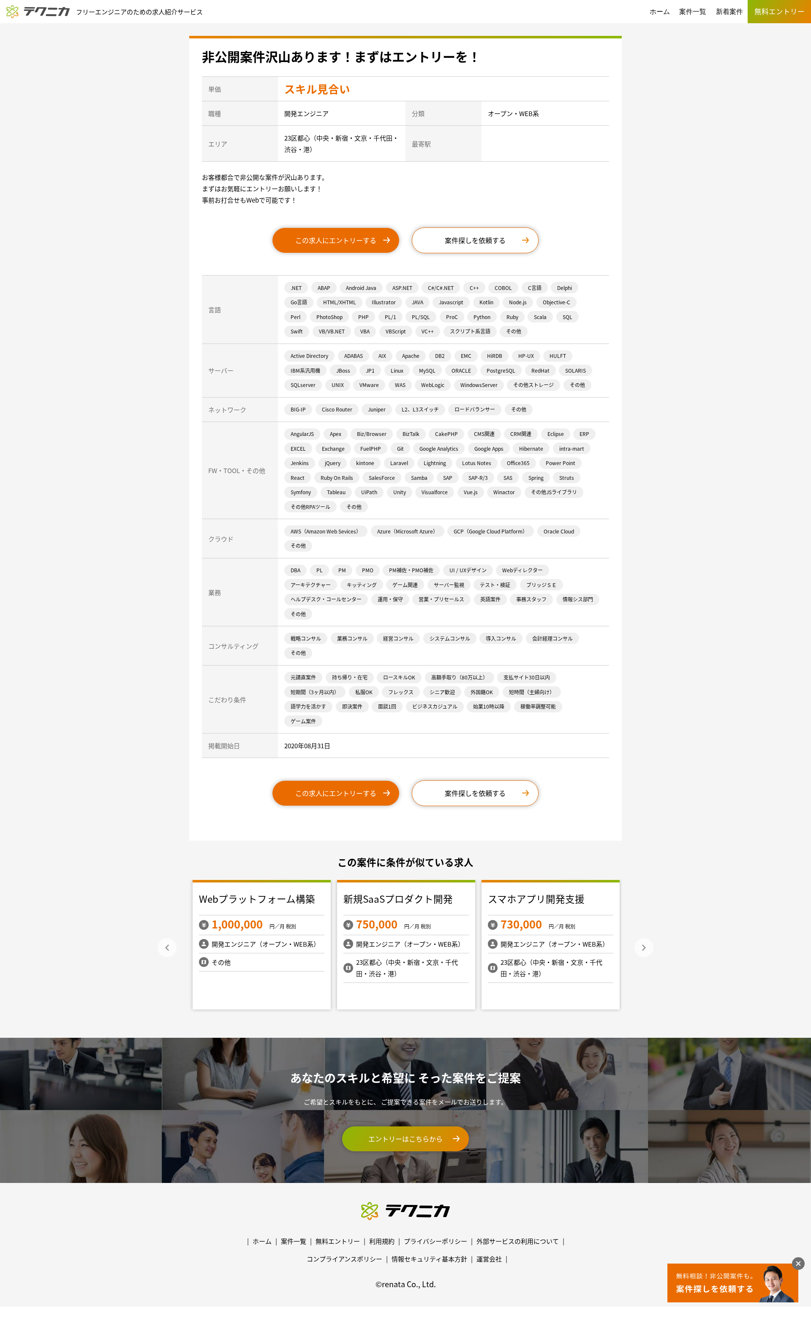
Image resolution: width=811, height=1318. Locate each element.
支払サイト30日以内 (526, 677)
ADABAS (353, 355)
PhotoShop (329, 316)
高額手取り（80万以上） (459, 677)
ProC (452, 316)
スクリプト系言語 (470, 331)
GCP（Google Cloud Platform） (491, 531)
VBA (365, 331)
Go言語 (299, 302)
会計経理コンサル (552, 638)
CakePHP (446, 433)
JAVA (417, 302)
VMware (369, 384)
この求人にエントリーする (335, 240)
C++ (474, 287)
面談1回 (387, 706)
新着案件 (729, 11)
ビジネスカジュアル (434, 706)
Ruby (512, 316)
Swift (297, 331)
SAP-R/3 (478, 477)
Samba (419, 477)
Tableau (336, 491)
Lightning (435, 462)
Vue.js (471, 491)
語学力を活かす (308, 706)
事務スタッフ (531, 599)
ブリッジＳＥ (541, 584)
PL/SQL (421, 316)
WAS (400, 384)
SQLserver (303, 384)
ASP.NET (402, 287)
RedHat (540, 370)
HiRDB (494, 355)
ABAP (324, 287)
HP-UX (526, 355)
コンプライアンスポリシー (344, 1258)
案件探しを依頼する (475, 240)
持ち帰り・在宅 (349, 677)
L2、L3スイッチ (420, 409)
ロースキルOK (399, 677)
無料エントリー (338, 1241)
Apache (410, 355)
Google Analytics (438, 448)
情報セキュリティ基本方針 (429, 1258)
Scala (540, 316)
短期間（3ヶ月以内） (315, 692)
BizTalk (411, 433)
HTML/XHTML (339, 302)
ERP (584, 433)
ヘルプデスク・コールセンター (326, 599)
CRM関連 (520, 433)
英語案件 (490, 599)
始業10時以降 (488, 706)
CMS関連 (484, 433)
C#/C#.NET (441, 287)
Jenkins (300, 462)
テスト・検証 (495, 584)
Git (400, 448)
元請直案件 (303, 677)
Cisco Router (337, 409)
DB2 (440, 355)
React (298, 477)
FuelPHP (370, 448)
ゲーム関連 (405, 584)
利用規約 (382, 1241)
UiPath (369, 491)
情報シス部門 (578, 599)
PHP (363, 316)
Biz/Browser (371, 433)
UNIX (338, 384)
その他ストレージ (533, 384)
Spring (536, 477)
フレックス (401, 692)
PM (342, 570)
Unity (399, 491)
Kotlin (486, 302)
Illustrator (384, 302)
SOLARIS (575, 370)
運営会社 (489, 1258)
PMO (367, 570)
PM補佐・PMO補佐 (411, 570)
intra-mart (571, 448)
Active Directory (309, 355)
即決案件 (352, 706)
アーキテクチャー (311, 584)
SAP (447, 477)
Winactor (504, 491)
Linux (397, 370)
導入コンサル (501, 638)
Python (482, 316)
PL (319, 570)
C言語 (535, 287)
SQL (567, 316)
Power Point (560, 462)
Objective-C (556, 302)
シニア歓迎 (442, 692)
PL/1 (390, 316)
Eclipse (555, 433)
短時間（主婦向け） (532, 692)
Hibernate (531, 448)
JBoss (343, 370)
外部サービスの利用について (517, 1241)
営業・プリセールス (441, 599)
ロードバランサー (474, 409)
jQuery (332, 462)
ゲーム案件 (303, 721)
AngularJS (302, 433)
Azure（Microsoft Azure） (407, 531)
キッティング (362, 584)
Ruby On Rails (337, 477)
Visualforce (435, 491)
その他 (513, 331)
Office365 (518, 462)
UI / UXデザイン (468, 570)
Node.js (518, 302)
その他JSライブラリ (554, 491)
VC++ (428, 331)
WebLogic (432, 384)
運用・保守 (390, 599)
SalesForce (382, 477)
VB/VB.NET (332, 331)
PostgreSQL (501, 370)
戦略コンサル (306, 638)
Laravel (399, 462)
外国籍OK (482, 692)
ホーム (660, 11)
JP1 (370, 370)
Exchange (333, 448)
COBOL (503, 287)
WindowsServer (479, 384)
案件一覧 (692, 11)
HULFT (558, 355)
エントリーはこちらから (405, 1139)
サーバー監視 (449, 584)
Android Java (361, 287)
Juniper (377, 409)
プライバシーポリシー (435, 1241)
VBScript (396, 331)
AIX (382, 355)
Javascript (451, 302)
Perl (295, 316)
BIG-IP (298, 409)
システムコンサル (450, 638)
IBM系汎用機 (305, 370)
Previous (167, 947)
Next (643, 947)
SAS (507, 477)
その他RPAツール (310, 506)
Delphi (564, 287)
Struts (566, 477)
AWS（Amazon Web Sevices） (326, 531)
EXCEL (298, 448)
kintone (365, 462)
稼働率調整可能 (538, 706)
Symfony (301, 491)
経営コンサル (398, 638)
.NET (296, 287)
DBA (295, 570)
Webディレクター (522, 570)
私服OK (364, 692)
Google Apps (488, 448)
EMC (466, 355)
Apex (335, 433)
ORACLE (461, 370)
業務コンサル (352, 638)
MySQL (427, 370)
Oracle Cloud (559, 531)
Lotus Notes (476, 462)
